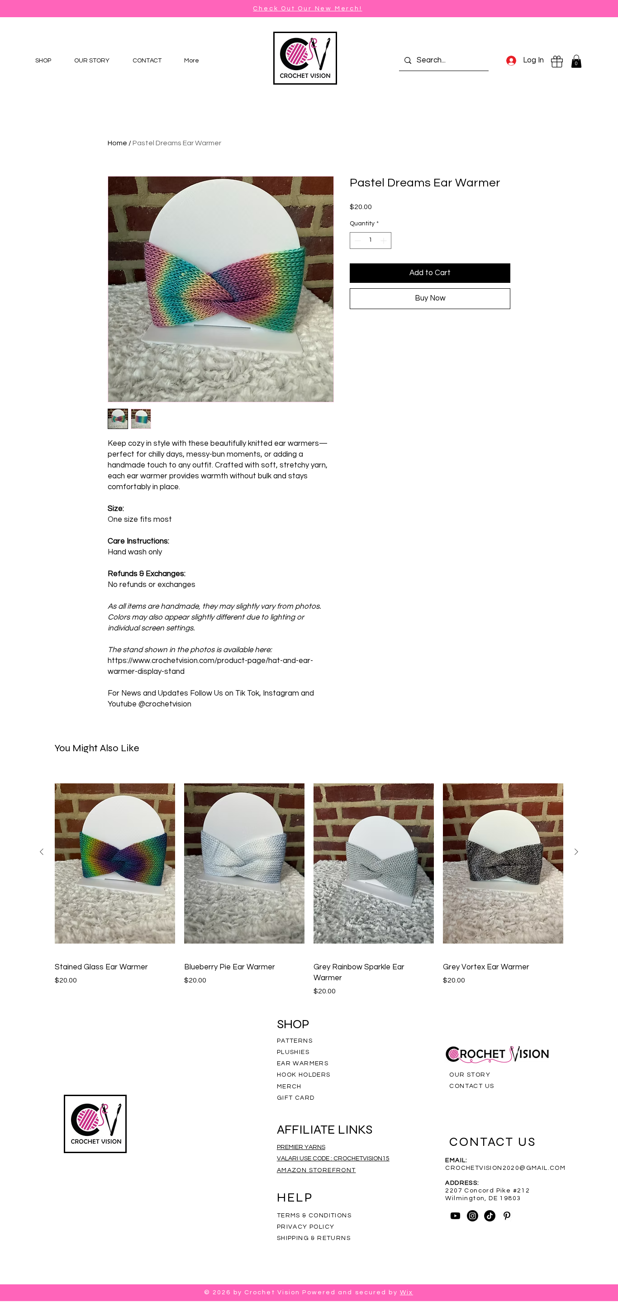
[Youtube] (455, 1215)
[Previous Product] (41, 851)
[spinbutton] (370, 240)
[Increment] (384, 240)
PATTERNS (295, 1041)
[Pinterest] (507, 1215)
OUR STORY (469, 1075)
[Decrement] (356, 240)
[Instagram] (472, 1215)
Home (117, 143)
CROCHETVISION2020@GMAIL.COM (505, 1168)
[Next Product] (576, 851)
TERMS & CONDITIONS (314, 1215)
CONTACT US (471, 1086)
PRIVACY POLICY (307, 1227)
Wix (406, 1292)
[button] (576, 61)
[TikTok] (489, 1215)
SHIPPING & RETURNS (314, 1238)
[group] (309, 884)
